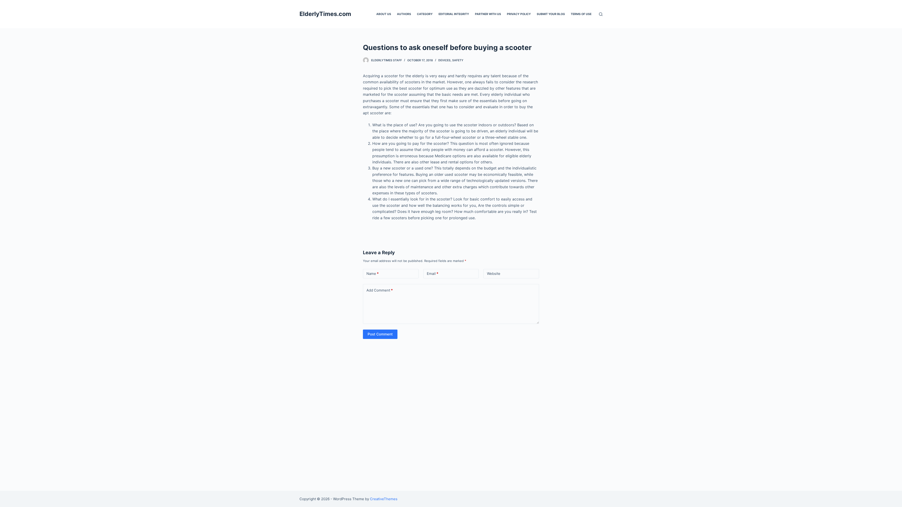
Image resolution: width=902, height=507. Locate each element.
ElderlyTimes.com (325, 13)
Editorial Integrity (454, 14)
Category (425, 14)
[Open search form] (601, 14)
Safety (457, 60)
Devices (444, 60)
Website (493, 273)
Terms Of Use (581, 14)
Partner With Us (488, 14)
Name (372, 273)
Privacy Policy (519, 14)
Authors (404, 14)
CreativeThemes (383, 499)
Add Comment (379, 290)
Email (432, 273)
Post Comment (380, 334)
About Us (383, 14)
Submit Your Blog (551, 14)
